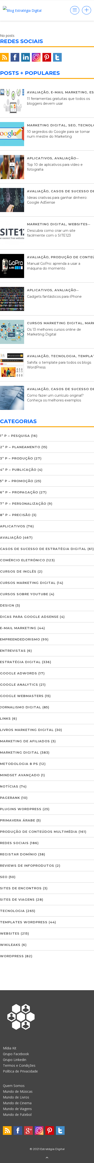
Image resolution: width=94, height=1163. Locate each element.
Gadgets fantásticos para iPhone (54, 296)
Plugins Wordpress (20, 809)
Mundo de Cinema (17, 1103)
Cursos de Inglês (18, 571)
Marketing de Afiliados (25, 741)
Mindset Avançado (20, 775)
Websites (78, 224)
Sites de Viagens (17, 899)
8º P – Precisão (15, 515)
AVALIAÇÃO (38, 92)
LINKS (5, 718)
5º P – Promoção (16, 481)
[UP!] (47, 1158)
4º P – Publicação (18, 470)
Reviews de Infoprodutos (27, 865)
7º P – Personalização (23, 503)
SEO (72, 125)
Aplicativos (39, 158)
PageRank (10, 798)
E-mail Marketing (69, 92)
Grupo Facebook (16, 1054)
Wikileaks (10, 945)
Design (7, 605)
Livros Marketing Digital (27, 730)
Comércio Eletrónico (22, 560)
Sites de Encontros (21, 888)
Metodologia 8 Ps (19, 764)
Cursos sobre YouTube (24, 594)
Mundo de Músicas (18, 1091)
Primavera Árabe (17, 820)
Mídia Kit (9, 1048)
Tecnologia (63, 356)
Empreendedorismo (20, 639)
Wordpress (12, 956)
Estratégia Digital (20, 662)
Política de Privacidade (20, 1071)
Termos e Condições (19, 1065)
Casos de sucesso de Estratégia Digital (43, 549)
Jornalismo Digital (20, 707)
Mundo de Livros (16, 1097)
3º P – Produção (16, 458)
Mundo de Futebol (17, 1114)
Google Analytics (19, 684)
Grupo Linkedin (14, 1059)
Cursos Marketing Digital (55, 323)
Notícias (9, 786)
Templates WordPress (23, 922)
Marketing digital (46, 125)
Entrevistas (13, 651)
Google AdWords (18, 673)
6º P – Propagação (19, 492)
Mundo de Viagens (17, 1108)
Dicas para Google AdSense (29, 617)
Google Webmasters (22, 696)
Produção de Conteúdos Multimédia (38, 831)
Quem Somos (14, 1085)
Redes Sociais (14, 843)
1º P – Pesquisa (15, 436)
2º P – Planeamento (20, 447)
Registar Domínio (18, 854)
